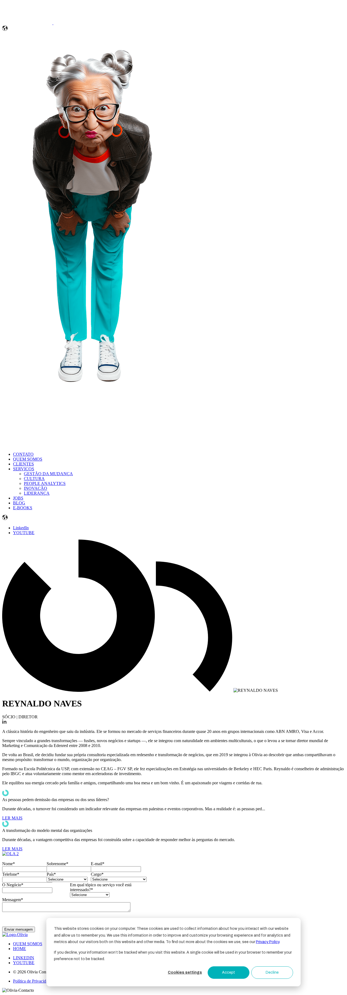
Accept (228, 972)
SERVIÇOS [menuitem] (23, 469)
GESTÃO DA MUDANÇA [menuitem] (48, 473)
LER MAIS (12, 818)
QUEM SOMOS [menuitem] (27, 459)
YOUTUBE (23, 532)
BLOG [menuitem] (19, 503)
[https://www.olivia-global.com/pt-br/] (27, 23)
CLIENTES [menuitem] (23, 464)
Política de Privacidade (32, 981)
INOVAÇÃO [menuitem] (35, 488)
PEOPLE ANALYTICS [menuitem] (45, 483)
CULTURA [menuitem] (34, 478)
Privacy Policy (267, 942)
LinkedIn (21, 527)
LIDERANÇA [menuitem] (37, 493)
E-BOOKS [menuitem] (22, 507)
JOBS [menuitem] (18, 498)
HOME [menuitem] (19, 948)
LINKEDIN (23, 958)
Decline (272, 972)
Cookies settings (185, 972)
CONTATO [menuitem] (23, 454)
